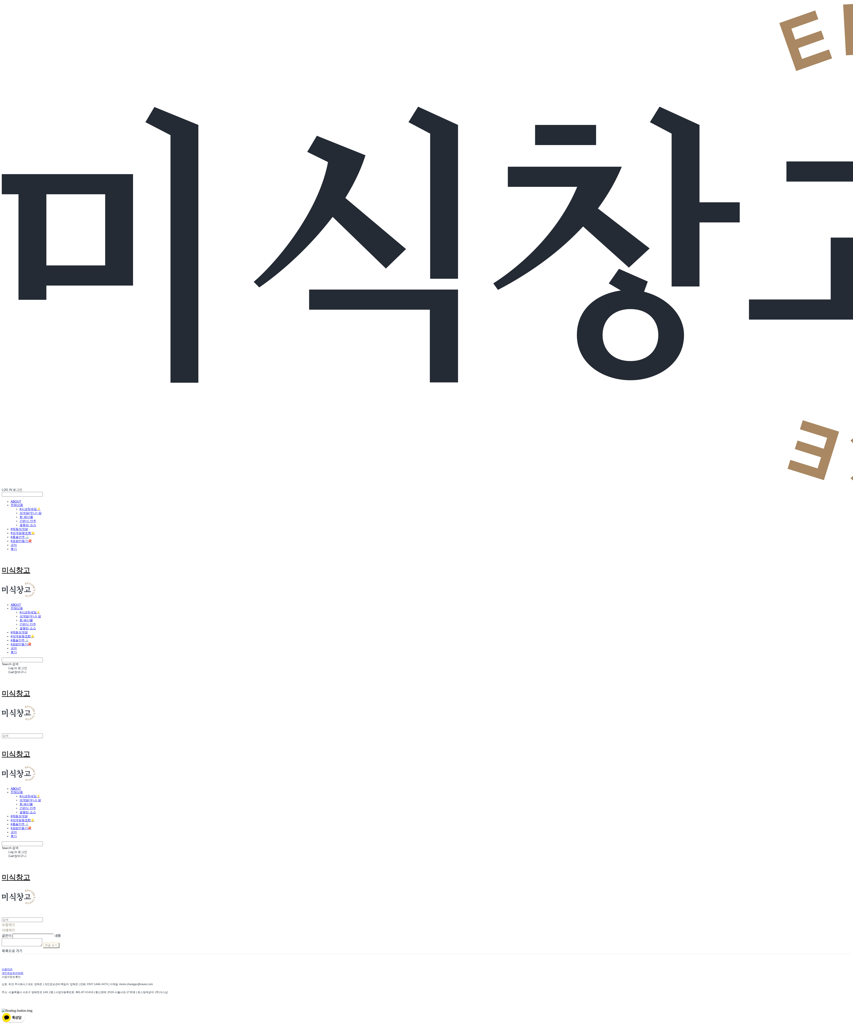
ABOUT (16, 501)
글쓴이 (7, 935)
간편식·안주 (28, 521)
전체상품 (17, 505)
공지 (14, 545)
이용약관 (7, 969)
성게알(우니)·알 (31, 513)
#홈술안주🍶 (20, 537)
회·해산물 (26, 517)
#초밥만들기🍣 (21, 541)
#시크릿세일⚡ (30, 509)
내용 (57, 935)
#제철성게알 (19, 529)
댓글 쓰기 (51, 945)
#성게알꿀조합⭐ (23, 533)
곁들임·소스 (28, 525)
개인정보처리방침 (12, 973)
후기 (14, 549)
